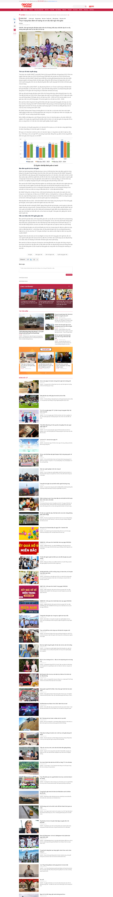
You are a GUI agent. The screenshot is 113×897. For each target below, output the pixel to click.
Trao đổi (52, 9)
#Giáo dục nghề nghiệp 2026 (50, 14)
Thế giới (69, 9)
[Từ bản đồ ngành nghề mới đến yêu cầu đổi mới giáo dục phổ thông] (29, 294)
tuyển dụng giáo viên (62, 254)
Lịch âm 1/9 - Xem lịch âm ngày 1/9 (48, 439)
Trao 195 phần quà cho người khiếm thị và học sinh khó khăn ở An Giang (56, 777)
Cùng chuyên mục (26, 286)
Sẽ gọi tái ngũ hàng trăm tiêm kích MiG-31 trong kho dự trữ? (63, 315)
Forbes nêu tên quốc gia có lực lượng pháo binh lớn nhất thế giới (63, 325)
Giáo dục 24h (63, 18)
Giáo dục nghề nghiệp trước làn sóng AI (50, 469)
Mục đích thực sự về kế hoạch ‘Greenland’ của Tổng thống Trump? (45, 366)
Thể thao (92, 9)
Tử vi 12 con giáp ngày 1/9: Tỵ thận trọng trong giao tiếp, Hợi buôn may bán (55, 411)
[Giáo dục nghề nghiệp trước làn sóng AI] (29, 474)
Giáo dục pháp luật (38, 9)
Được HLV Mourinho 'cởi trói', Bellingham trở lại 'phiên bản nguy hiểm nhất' (55, 836)
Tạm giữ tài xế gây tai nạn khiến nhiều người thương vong (55, 483)
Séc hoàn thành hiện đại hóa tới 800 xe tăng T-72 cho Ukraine (56, 762)
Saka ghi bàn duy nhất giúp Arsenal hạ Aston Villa (52, 395)
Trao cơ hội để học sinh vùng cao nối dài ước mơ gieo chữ (55, 630)
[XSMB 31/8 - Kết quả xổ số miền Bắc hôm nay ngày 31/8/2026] (29, 548)
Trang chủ (20, 10)
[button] (72, 361)
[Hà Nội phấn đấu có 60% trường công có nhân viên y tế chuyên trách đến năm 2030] (47, 294)
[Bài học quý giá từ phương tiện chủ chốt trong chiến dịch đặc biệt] (49, 337)
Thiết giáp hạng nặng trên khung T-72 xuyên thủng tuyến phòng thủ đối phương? (31, 332)
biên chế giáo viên (50, 254)
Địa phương (38, 18)
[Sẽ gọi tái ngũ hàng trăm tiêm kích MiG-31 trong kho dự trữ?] (49, 316)
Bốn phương (55, 18)
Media (80, 9)
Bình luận (14, 29)
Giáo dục (25, 9)
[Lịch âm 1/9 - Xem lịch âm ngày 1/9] (29, 445)
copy (37, 259)
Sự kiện (22, 15)
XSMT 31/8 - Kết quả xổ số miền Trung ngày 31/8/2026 (54, 586)
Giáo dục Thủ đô (91, 6)
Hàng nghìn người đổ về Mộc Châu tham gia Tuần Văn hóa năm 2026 (56, 689)
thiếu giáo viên (38, 254)
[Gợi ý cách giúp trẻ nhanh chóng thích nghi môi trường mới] (29, 386)
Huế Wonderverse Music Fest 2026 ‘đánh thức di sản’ (54, 703)
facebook (14, 22)
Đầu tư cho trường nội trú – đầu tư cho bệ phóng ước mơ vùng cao (56, 660)
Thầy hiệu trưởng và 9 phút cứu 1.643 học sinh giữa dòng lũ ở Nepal (56, 733)
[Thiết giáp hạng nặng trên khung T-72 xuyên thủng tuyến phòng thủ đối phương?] (31, 322)
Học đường (58, 9)
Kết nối (46, 9)
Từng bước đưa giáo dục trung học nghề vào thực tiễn (54, 615)
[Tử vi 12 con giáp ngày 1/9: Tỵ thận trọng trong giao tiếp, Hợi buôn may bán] (29, 416)
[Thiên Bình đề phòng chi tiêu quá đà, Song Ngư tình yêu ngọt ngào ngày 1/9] (29, 430)
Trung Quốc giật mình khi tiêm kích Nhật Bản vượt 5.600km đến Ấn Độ (55, 792)
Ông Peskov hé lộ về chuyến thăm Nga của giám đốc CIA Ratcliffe (63, 366)
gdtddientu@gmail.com (52, 1)
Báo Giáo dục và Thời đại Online (27, 5)
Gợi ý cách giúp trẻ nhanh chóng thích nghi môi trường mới (55, 381)
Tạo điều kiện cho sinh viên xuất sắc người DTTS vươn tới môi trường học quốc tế (28, 366)
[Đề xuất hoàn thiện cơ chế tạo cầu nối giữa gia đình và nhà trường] (64, 294)
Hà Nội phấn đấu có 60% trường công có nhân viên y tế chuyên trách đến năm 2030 (46, 303)
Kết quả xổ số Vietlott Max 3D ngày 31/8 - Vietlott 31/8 (54, 527)
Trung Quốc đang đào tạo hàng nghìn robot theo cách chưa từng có (55, 851)
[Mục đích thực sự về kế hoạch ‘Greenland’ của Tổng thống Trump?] (46, 357)
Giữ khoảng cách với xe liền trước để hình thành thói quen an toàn (56, 807)
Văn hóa (86, 9)
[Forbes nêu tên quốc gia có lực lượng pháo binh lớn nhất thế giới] (49, 327)
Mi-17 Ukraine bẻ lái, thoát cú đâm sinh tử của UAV (53, 718)
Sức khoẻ (75, 9)
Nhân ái (64, 9)
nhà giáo (30, 254)
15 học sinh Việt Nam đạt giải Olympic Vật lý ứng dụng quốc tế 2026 (56, 455)
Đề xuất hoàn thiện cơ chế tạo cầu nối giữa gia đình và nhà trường (64, 303)
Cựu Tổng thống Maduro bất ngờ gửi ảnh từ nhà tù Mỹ (54, 865)
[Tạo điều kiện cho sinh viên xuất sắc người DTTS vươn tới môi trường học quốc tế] (28, 357)
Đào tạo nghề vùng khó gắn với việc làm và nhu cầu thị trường (56, 645)
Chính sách (31, 18)
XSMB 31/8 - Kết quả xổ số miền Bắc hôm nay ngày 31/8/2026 (55, 542)
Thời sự (31, 9)
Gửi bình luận (69, 274)
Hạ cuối (42, 879)
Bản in (14, 25)
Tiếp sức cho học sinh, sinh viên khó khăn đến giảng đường (55, 747)
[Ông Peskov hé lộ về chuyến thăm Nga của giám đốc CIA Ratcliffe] (63, 357)
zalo (14, 18)
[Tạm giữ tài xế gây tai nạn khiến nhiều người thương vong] (29, 489)
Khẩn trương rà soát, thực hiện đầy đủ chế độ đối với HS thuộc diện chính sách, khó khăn (56, 499)
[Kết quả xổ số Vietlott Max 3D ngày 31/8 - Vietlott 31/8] (29, 533)
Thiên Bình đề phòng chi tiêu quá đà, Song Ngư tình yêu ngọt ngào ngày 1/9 (55, 425)
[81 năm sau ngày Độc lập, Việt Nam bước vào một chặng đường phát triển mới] (29, 518)
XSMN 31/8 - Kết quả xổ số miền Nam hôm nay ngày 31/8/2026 (55, 601)
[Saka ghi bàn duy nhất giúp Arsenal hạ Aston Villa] (29, 401)
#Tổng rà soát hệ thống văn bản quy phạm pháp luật (35, 14)
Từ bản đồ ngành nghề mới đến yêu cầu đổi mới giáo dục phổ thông (28, 303)
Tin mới (14, 33)
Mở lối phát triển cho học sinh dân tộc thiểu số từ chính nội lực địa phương (55, 675)
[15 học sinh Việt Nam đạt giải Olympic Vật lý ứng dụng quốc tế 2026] (29, 460)
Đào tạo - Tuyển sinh (46, 18)
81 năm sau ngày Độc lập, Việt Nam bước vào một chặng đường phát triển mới (56, 513)
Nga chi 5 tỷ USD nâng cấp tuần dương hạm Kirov (52, 894)
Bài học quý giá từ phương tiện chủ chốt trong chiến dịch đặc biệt (63, 336)
